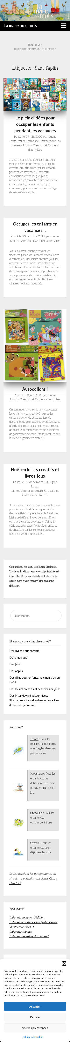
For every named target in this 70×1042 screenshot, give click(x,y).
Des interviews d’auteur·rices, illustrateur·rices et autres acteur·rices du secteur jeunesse (34, 700)
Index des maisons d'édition (26, 917)
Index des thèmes (20, 931)
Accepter (35, 1006)
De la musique (18, 657)
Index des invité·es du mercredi (29, 936)
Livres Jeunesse (28, 141)
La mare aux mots (20, 25)
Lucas (52, 137)
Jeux (12, 141)
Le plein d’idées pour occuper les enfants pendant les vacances (35, 124)
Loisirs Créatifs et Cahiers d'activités (35, 241)
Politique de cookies (33, 1036)
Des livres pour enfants (24, 650)
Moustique (37, 773)
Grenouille (36, 813)
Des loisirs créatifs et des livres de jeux (34, 689)
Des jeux (15, 664)
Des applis (16, 671)
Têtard (34, 739)
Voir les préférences (35, 1028)
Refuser (35, 1017)
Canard (34, 843)
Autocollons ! (35, 389)
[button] (64, 963)
